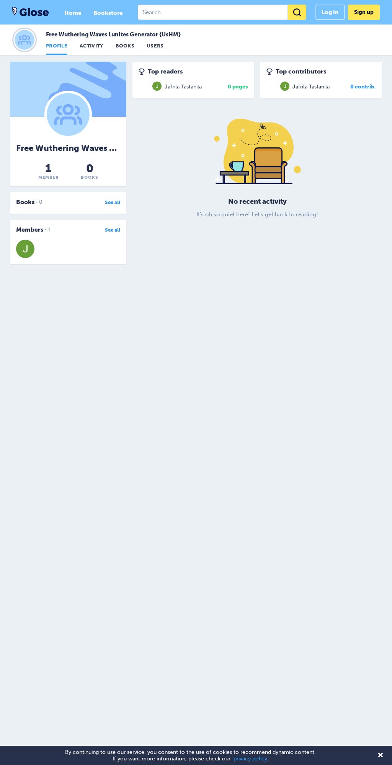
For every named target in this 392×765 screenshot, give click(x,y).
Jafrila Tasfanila (183, 86)
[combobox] (222, 12)
